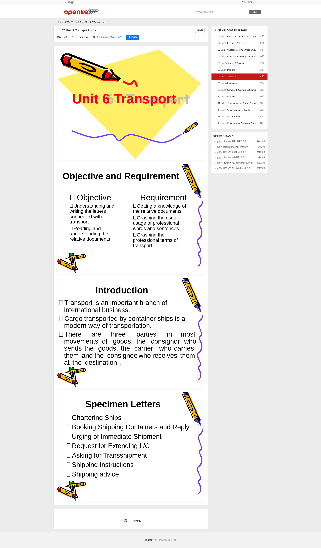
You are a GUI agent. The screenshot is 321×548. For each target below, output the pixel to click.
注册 (250, 2)
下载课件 (132, 37)
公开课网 (58, 22)
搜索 (255, 12)
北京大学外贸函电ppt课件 (110, 37)
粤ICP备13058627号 (165, 540)
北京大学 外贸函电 (72, 22)
